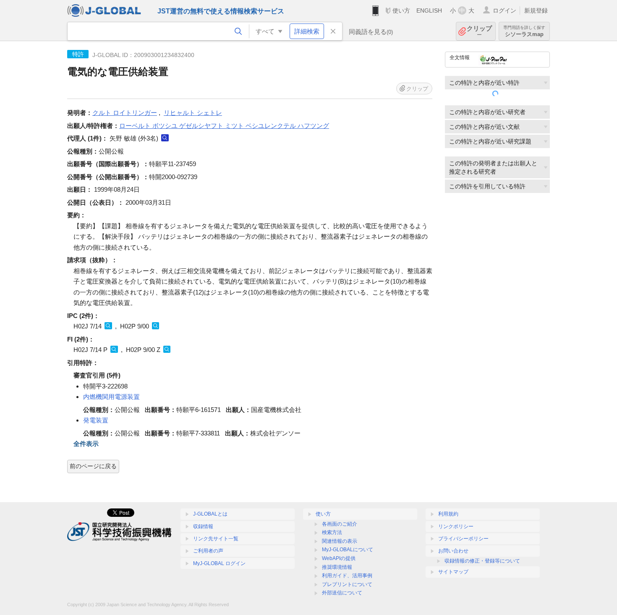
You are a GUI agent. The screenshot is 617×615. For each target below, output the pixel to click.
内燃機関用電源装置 (111, 396)
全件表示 (86, 443)
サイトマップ (453, 572)
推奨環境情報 (337, 567)
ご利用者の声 (208, 551)
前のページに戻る (93, 466)
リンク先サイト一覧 (215, 539)
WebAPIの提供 (339, 558)
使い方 (401, 10)
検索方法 (332, 532)
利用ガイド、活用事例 (347, 576)
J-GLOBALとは (210, 514)
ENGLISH (429, 10)
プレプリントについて (347, 584)
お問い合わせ (453, 551)
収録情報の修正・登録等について (482, 561)
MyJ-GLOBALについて (347, 549)
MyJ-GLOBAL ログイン (219, 563)
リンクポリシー (455, 526)
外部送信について (342, 593)
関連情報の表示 (339, 541)
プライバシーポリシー (463, 539)
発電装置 (95, 420)
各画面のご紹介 (339, 524)
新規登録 (536, 10)
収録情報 (203, 526)
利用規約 (448, 514)
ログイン (504, 10)
